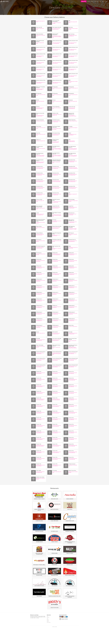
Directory (92, 1)
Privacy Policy (48, 622)
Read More (37, 617)
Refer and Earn (96, 1)
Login (100, 1)
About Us (88, 1)
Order (47, 616)
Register (103, 1)
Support (106, 1)
